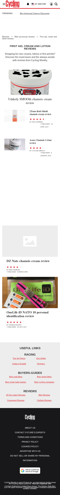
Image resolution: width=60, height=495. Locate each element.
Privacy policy (30, 442)
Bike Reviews (44, 395)
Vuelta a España (19, 364)
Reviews (5, 37)
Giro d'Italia (41, 358)
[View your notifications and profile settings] (28, 4)
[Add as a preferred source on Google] (30, 470)
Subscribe (42, 4)
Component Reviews (15, 400)
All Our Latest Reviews (15, 395)
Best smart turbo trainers (15, 382)
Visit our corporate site (41, 484)
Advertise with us (30, 451)
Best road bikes (15, 377)
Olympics (41, 364)
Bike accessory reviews (25, 37)
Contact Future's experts (30, 432)
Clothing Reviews (44, 400)
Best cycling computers (44, 382)
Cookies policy (30, 446)
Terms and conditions (30, 437)
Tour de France (19, 358)
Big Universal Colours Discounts (34, 13)
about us (30, 428)
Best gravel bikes (44, 377)
